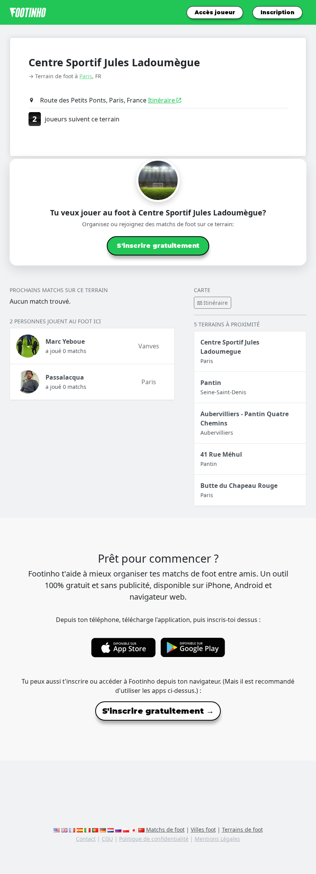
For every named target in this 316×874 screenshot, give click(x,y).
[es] (80, 829)
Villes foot (203, 829)
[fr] (72, 829)
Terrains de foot (242, 829)
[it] (87, 829)
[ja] (134, 829)
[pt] (95, 829)
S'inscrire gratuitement (158, 245)
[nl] (111, 829)
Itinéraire (162, 100)
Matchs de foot (165, 829)
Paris (85, 76)
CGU (107, 838)
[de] (103, 829)
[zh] (141, 829)
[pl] (126, 829)
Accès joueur (215, 12)
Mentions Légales (217, 838)
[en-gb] (64, 829)
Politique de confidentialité (153, 838)
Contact (86, 838)
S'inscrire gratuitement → (158, 711)
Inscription (277, 12)
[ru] (118, 829)
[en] (57, 829)
